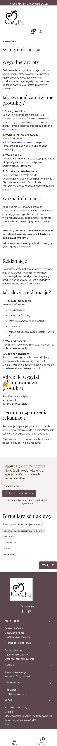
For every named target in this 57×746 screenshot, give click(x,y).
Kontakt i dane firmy (16, 707)
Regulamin (11, 689)
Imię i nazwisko (9, 536)
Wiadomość (10, 554)
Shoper (37, 733)
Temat (5, 548)
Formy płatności (14, 650)
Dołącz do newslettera (19, 493)
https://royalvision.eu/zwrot (18, 142)
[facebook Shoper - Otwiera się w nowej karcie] (22, 612)
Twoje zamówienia (15, 628)
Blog (7, 724)
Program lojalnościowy (17, 636)
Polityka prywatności (16, 694)
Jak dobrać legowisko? (17, 676)
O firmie (9, 711)
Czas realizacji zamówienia (19, 658)
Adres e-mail (10, 542)
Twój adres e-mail (11, 485)
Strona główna (9, 41)
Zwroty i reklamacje (15, 672)
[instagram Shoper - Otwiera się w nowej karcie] (30, 612)
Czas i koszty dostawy (17, 654)
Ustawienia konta (14, 632)
